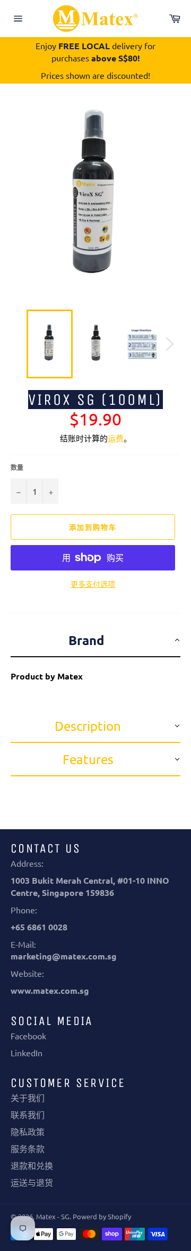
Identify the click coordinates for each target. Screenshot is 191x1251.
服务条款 (28, 1148)
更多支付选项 (93, 583)
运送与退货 (32, 1182)
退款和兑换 (32, 1165)
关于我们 (28, 1097)
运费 (116, 438)
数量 (17, 467)
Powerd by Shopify (102, 1216)
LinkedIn (26, 1052)
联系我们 (28, 1114)
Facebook (28, 1035)
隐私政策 (28, 1131)
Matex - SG (53, 1216)
